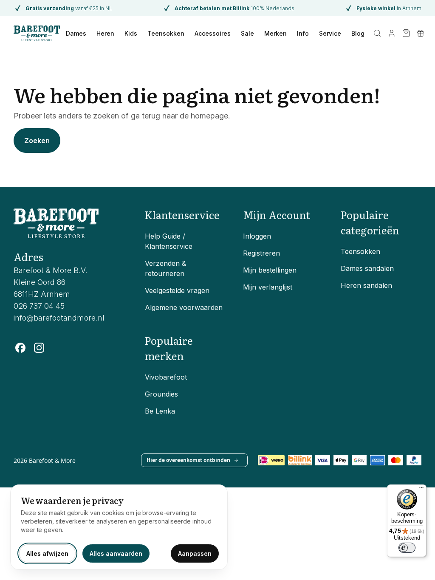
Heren (105, 33)
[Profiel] (391, 33)
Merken (275, 33)
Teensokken (165, 33)
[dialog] (119, 527)
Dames (76, 33)
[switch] (406, 548)
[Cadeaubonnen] (420, 33)
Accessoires (213, 33)
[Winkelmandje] (406, 33)
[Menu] (421, 489)
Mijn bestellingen (270, 270)
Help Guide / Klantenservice (168, 241)
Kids (130, 33)
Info (303, 33)
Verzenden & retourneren (165, 268)
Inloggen (257, 236)
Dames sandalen (367, 268)
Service (330, 33)
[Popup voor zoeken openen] (377, 33)
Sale (247, 33)
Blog (357, 33)
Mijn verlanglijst (267, 287)
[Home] (37, 33)
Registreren (261, 253)
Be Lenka (160, 411)
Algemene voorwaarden (184, 307)
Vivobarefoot (166, 377)
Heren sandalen (366, 285)
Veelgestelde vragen (177, 290)
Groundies (161, 394)
